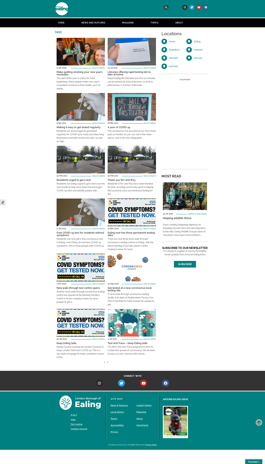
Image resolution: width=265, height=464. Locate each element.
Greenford (174, 49)
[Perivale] (189, 58)
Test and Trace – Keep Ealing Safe (127, 343)
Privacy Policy (151, 445)
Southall (173, 66)
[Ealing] (189, 41)
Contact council (79, 429)
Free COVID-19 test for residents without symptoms (80, 234)
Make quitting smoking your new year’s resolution (80, 73)
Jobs (73, 419)
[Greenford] (164, 49)
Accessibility (117, 425)
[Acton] (164, 41)
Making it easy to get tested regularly (78, 127)
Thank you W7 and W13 (121, 180)
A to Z (74, 415)
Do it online (76, 424)
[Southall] (164, 66)
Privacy (114, 432)
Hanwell (198, 49)
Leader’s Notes (144, 405)
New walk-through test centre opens (78, 287)
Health (95, 68)
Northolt (173, 58)
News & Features (119, 405)
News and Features (93, 22)
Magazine (128, 22)
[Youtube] (198, 7)
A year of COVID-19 (119, 127)
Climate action (194, 214)
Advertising (142, 425)
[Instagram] (184, 7)
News (102, 68)
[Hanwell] (189, 49)
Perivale (198, 58)
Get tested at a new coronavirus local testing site (129, 289)
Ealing (197, 41)
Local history (117, 412)
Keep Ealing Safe (66, 343)
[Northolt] (164, 58)
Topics (154, 22)
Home (61, 22)
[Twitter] (191, 7)
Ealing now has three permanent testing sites (131, 234)
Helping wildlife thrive (177, 218)
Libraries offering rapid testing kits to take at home (129, 73)
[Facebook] (205, 7)
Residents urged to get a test (74, 180)
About (179, 22)
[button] (166, 7)
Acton (172, 41)
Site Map (117, 398)
